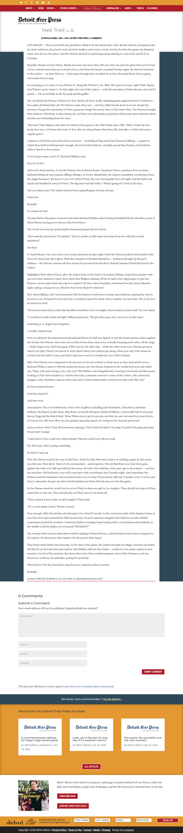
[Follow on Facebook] (26, 2)
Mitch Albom (50, 38)
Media (97, 829)
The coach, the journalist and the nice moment (142, 739)
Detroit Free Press (79, 38)
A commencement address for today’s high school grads (39, 739)
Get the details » (112, 699)
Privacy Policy (59, 829)
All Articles (91, 766)
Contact (88, 829)
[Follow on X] (31, 2)
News (41, 8)
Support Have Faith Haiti (72, 806)
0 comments (96, 38)
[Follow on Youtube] (43, 2)
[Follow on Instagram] (37, 2)
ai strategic (128, 829)
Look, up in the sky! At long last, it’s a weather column (90, 739)
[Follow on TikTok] (48, 2)
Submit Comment (153, 671)
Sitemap (106, 829)
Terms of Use (75, 829)
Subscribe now (67, 796)
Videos (140, 8)
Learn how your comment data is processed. (88, 686)
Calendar (152, 8)
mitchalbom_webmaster (38, 745)
